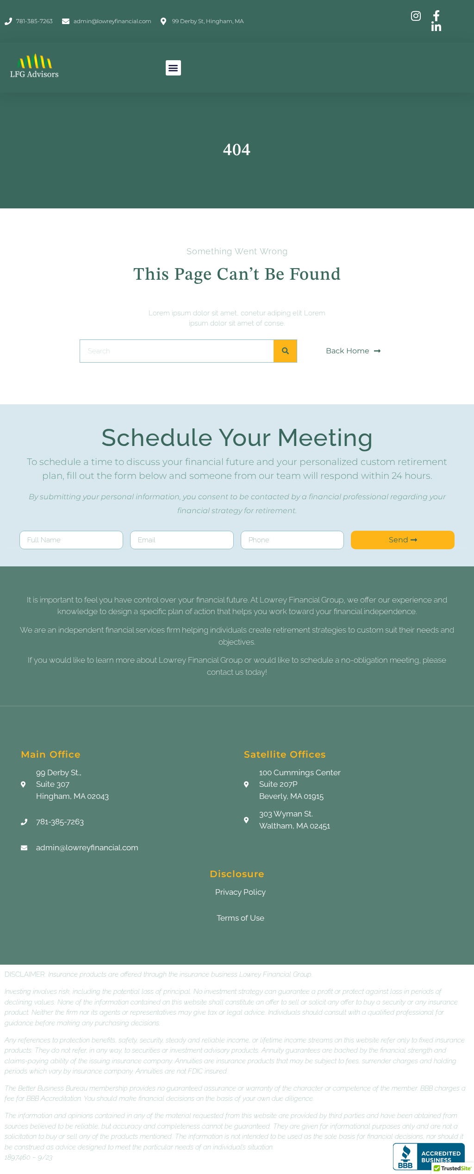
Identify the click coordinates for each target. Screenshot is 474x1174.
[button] (173, 67)
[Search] (285, 351)
